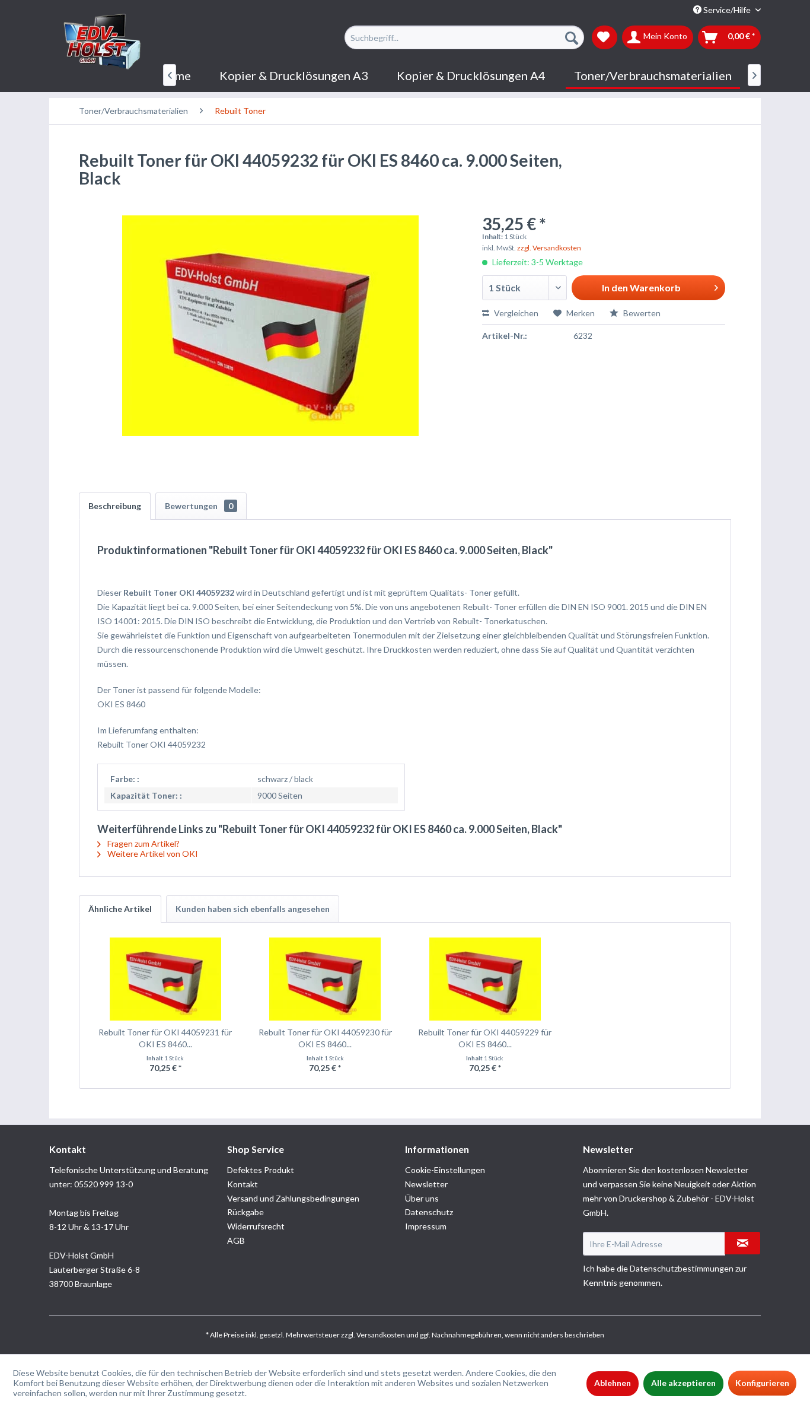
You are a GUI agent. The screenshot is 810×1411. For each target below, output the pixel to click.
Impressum (426, 1226)
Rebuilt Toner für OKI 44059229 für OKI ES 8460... (484, 1038)
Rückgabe (245, 1212)
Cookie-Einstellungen (445, 1170)
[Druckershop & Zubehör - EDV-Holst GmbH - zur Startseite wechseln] (102, 42)
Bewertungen (199, 506)
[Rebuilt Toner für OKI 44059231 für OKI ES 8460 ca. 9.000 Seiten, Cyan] (165, 979)
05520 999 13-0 (103, 1184)
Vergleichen (515, 313)
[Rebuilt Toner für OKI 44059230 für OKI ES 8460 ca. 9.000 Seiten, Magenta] (325, 979)
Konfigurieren (762, 1383)
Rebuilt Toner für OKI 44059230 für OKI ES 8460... (325, 1038)
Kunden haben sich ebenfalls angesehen (253, 909)
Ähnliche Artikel (120, 909)
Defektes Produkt (260, 1170)
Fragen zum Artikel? (143, 843)
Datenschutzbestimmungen (682, 1268)
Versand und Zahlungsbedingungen (293, 1198)
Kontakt (242, 1184)
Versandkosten (380, 1334)
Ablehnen (612, 1383)
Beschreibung (114, 506)
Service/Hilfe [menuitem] (726, 10)
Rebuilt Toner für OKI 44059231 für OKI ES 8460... (165, 1038)
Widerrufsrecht (256, 1226)
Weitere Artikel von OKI (152, 853)
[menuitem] (464, 37)
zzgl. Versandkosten (549, 247)
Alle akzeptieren (683, 1383)
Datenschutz (429, 1212)
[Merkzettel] (604, 37)
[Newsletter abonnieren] (742, 1243)
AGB (236, 1240)
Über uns (422, 1198)
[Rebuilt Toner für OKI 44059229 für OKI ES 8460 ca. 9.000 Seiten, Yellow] (485, 979)
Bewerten (641, 313)
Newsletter (426, 1184)
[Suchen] (571, 37)
